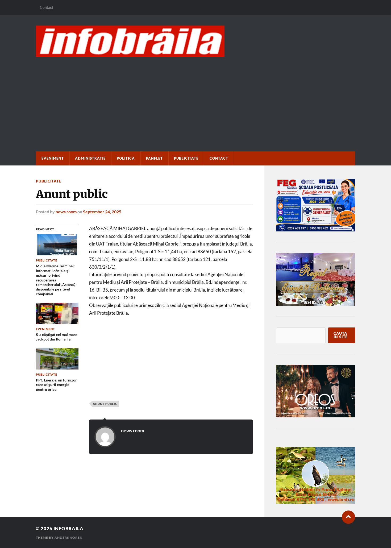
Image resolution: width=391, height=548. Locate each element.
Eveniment (52, 158)
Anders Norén (68, 537)
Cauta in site (341, 335)
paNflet (154, 158)
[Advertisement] (195, 97)
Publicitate (186, 158)
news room (66, 211)
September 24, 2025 (102, 211)
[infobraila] (195, 41)
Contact (46, 7)
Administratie (90, 158)
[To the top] (348, 517)
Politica (126, 158)
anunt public (105, 403)
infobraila (68, 528)
